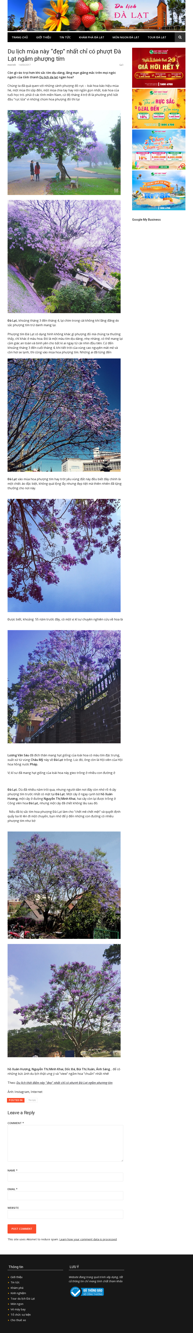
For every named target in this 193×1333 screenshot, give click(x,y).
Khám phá (17, 1288)
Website (13, 1208)
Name (13, 1170)
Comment (16, 1123)
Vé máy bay (18, 1309)
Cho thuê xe (18, 1320)
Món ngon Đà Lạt (126, 37)
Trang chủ (20, 37)
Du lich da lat (48, 77)
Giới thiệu (43, 37)
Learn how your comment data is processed (88, 1239)
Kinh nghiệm (18, 1293)
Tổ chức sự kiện (21, 1314)
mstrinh (12, 64)
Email (13, 1189)
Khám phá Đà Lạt (91, 37)
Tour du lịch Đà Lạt (23, 1298)
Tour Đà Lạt (157, 37)
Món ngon (17, 1304)
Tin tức (65, 37)
